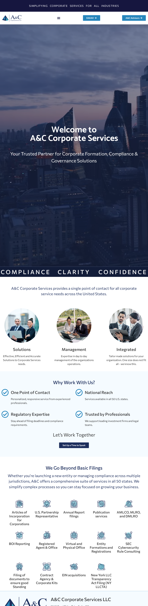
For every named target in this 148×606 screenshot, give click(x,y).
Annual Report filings (74, 514)
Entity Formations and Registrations (101, 547)
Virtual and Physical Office (74, 546)
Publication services (101, 514)
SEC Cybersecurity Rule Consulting (128, 547)
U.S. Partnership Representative (47, 514)
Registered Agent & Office (47, 546)
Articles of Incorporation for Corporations (19, 518)
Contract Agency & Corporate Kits (47, 579)
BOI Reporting (19, 544)
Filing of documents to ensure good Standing (19, 581)
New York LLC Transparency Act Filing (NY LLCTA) (101, 581)
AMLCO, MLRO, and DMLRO (128, 514)
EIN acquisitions (74, 575)
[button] (58, 18)
